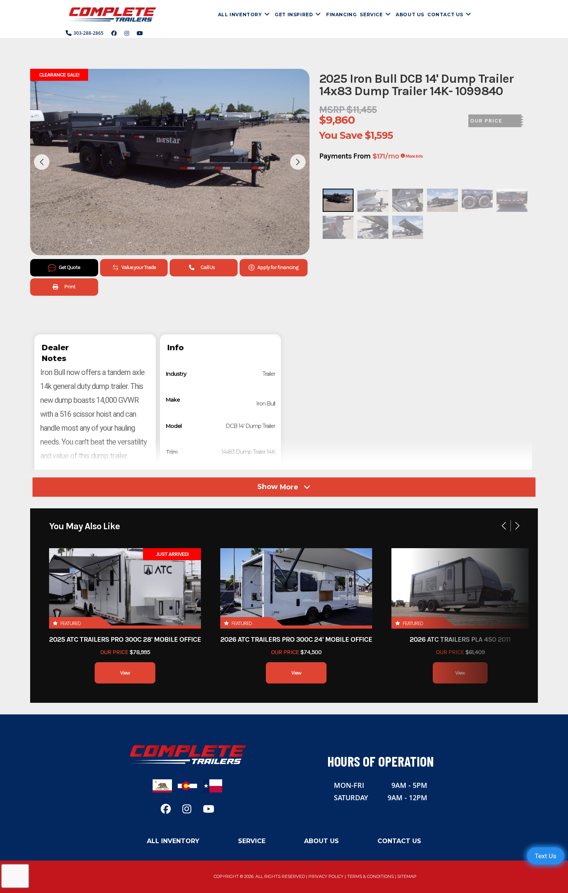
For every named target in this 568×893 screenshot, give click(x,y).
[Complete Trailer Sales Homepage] (187, 754)
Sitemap (407, 876)
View (125, 673)
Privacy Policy (326, 876)
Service (251, 841)
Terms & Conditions (370, 876)
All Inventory (173, 841)
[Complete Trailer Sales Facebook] (114, 33)
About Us (321, 841)
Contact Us (399, 841)
